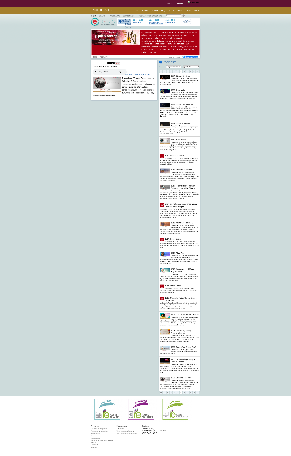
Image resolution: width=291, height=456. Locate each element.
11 (191, 72)
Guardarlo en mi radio (143, 74)
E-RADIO (102, 16)
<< (161, 72)
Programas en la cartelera (99, 431)
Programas (165, 10)
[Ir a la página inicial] (89, 3)
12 (194, 72)
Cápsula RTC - (170, 22)
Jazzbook (94, 447)
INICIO (94, 56)
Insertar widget (174, 56)
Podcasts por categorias (150, 16)
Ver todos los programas (99, 429)
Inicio (137, 10)
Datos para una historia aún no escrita (156, 23)
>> (197, 72)
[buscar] (193, 2)
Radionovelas (95, 438)
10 (187, 72)
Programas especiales (98, 436)
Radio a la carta (96, 433)
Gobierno (179, 4)
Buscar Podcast (193, 10)
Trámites (169, 4)
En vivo (155, 10)
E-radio (145, 10)
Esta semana (178, 10)
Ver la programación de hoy (186, 21)
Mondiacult (94, 445)
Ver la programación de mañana (127, 433)
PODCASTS (104, 56)
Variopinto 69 (137, 22)
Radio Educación (101, 10)
